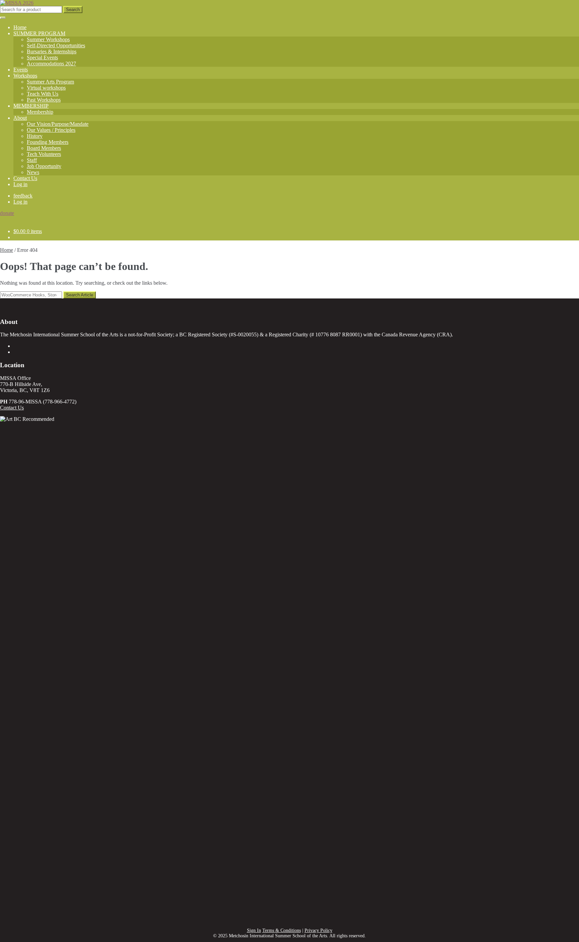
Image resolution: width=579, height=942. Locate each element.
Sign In (254, 930)
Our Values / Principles (51, 130)
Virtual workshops (46, 88)
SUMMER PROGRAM (39, 33)
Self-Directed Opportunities (56, 45)
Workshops (25, 75)
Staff (32, 160)
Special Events (42, 57)
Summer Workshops (48, 39)
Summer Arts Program (50, 82)
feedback (23, 196)
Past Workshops (44, 100)
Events (20, 69)
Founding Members (47, 142)
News (33, 172)
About (20, 118)
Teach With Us (42, 94)
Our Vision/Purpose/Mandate (57, 124)
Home (19, 27)
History (35, 136)
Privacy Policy (318, 930)
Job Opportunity (44, 166)
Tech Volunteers (44, 154)
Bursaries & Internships (51, 51)
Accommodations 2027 (51, 63)
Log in (20, 184)
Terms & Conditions (281, 930)
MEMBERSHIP (31, 106)
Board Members (44, 148)
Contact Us (25, 178)
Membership (40, 112)
